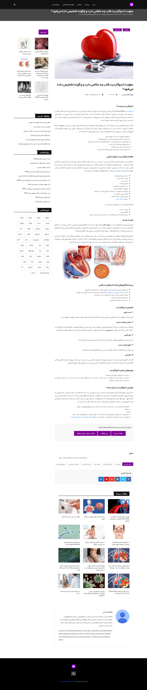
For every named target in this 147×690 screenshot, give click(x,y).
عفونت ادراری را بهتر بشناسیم (71, 516)
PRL (47, 267)
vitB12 (39, 256)
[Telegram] (117, 479)
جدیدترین (43, 32)
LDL (47, 251)
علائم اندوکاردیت (107, 464)
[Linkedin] (101, 479)
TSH (24, 262)
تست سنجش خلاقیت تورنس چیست (25, 52)
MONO (46, 240)
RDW (22, 223)
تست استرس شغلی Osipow (41, 158)
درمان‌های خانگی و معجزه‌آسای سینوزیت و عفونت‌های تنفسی (120, 543)
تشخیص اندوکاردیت (73, 464)
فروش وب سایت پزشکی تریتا (42, 126)
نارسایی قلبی (78, 417)
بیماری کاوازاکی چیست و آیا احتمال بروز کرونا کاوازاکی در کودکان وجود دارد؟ (41, 74)
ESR (30, 218)
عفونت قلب (97, 464)
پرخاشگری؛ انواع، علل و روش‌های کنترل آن (38, 139)
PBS (29, 229)
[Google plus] (112, 479)
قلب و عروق (117, 30)
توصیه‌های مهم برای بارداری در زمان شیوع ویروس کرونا (34, 143)
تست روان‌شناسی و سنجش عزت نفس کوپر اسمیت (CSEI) (33, 180)
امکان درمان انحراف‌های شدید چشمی (39, 122)
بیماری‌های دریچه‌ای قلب (114, 292)
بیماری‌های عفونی (60, 464)
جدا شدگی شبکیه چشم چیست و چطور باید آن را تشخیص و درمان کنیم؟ (24, 73)
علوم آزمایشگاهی (68, 4)
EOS (20, 234)
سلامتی (79, 4)
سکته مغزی (88, 417)
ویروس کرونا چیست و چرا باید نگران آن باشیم (37, 130)
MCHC (38, 229)
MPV (47, 229)
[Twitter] (123, 479)
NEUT (47, 234)
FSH (39, 267)
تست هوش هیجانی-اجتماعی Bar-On (39, 184)
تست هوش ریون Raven (43, 197)
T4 (22, 267)
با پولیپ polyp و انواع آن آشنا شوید (41, 52)
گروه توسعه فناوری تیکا (67, 681)
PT (21, 229)
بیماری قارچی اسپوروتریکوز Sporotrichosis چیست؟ (72, 543)
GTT (18, 240)
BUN (21, 251)
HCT (39, 223)
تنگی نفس (119, 199)
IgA (48, 262)
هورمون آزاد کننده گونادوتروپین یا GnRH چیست (41, 97)
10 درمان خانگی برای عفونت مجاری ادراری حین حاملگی (95, 543)
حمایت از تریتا (118, 433)
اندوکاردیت (129, 111)
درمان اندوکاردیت (86, 464)
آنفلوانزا (63, 167)
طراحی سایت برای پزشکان (85, 433)
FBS (47, 245)
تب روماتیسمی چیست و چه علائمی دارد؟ (70, 592)
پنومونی (118, 170)
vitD (47, 256)
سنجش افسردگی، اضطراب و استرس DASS (37, 171)
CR (40, 245)
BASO (37, 234)
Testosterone (44, 273)
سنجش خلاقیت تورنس (43, 167)
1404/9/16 (111, 94)
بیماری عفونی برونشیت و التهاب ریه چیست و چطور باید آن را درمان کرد (119, 566)
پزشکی (87, 4)
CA (40, 251)
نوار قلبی (128, 340)
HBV (40, 262)
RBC (38, 218)
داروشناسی (56, 4)
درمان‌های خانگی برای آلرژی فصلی (40, 135)
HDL (22, 245)
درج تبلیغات (104, 433)
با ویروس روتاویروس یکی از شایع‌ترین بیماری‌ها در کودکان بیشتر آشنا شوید (94, 593)
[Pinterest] (106, 479)
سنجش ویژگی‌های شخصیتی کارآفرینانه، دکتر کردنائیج (34, 175)
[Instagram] (73, 673)
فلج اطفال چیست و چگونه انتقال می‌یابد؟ (24, 96)
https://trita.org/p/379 (92, 94)
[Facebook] (128, 479)
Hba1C (30, 267)
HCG (33, 273)
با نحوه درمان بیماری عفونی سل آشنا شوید (94, 517)
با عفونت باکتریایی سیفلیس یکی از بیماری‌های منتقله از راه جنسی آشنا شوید (69, 567)
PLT (26, 240)
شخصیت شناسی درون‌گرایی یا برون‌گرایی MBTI (36, 188)
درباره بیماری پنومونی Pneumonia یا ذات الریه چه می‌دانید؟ (119, 592)
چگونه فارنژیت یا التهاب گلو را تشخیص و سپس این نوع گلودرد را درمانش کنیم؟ (95, 567)
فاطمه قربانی (127, 94)
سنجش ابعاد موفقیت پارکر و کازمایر (40, 162)
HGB (47, 223)
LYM (28, 234)
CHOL (31, 245)
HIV (30, 256)
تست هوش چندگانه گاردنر (42, 201)
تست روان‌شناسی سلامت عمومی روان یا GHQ (37, 192)
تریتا (93, 4)
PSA (22, 256)
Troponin (36, 240)
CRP (21, 218)
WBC (47, 218)
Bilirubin (31, 251)
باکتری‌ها (126, 30)
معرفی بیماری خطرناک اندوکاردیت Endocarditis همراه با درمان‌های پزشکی (119, 518)
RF (32, 262)
